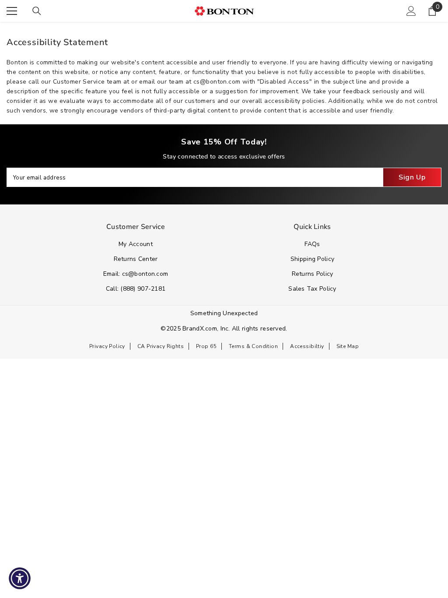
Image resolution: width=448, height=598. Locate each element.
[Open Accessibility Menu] (20, 578)
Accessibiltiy (307, 346)
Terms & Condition (253, 346)
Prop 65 (206, 346)
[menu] (12, 11)
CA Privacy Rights (160, 346)
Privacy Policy (107, 346)
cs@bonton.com (216, 81)
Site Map (347, 346)
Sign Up (412, 177)
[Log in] (411, 11)
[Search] (37, 11)
